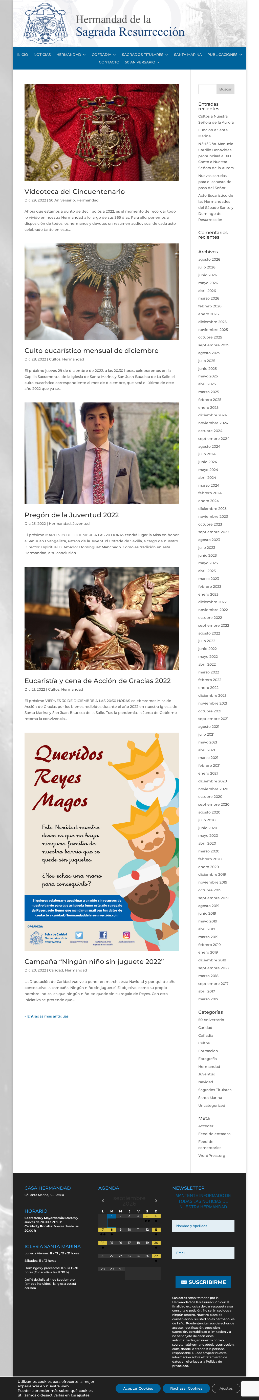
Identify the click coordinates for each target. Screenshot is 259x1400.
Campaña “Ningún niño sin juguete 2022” (94, 962)
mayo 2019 (207, 921)
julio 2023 (206, 547)
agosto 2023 (209, 539)
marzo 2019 (208, 937)
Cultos (54, 359)
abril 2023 (207, 571)
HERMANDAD (68, 55)
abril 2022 (207, 664)
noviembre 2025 (213, 329)
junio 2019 (207, 913)
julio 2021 (206, 734)
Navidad (205, 1082)
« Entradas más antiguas (47, 1016)
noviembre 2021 (212, 703)
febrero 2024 (210, 493)
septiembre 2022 (213, 625)
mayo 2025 (208, 376)
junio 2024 (207, 462)
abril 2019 (206, 929)
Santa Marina (210, 1097)
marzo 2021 (208, 757)
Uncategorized (211, 1105)
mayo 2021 (207, 742)
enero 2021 (208, 773)
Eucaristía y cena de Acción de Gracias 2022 (98, 681)
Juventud (81, 523)
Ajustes (226, 1388)
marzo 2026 (208, 298)
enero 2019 (208, 952)
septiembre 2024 (213, 438)
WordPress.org (211, 1155)
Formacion (208, 1051)
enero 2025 (208, 407)
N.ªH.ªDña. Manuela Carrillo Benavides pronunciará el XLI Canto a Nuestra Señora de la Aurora (216, 156)
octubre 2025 (210, 337)
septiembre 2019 (213, 898)
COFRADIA (101, 55)
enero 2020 (208, 867)
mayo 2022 (208, 656)
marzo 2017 (208, 999)
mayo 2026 (208, 283)
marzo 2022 (208, 672)
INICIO (22, 55)
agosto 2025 (209, 353)
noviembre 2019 (212, 882)
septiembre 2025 (213, 345)
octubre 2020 (210, 796)
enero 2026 (208, 314)
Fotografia (207, 1058)
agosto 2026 (209, 259)
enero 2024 (208, 501)
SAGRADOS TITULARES (142, 55)
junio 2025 (207, 368)
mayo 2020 (208, 835)
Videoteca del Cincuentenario (75, 192)
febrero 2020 (210, 859)
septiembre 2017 (213, 983)
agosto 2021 (208, 726)
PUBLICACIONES (222, 55)
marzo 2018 (208, 976)
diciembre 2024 (212, 415)
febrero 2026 (210, 306)
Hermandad (88, 200)
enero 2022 (208, 687)
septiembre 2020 (213, 804)
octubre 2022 (210, 617)
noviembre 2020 (213, 789)
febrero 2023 (209, 586)
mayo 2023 (208, 563)
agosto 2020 (209, 812)
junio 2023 (207, 555)
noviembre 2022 (213, 609)
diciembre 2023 (212, 508)
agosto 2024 (209, 446)
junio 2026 (207, 275)
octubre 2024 (210, 430)
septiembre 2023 (213, 532)
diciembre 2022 (212, 602)
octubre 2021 (209, 711)
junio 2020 (207, 828)
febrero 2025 (209, 399)
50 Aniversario (62, 200)
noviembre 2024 (213, 423)
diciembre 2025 (212, 322)
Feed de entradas (214, 1134)
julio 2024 (206, 454)
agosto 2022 (209, 633)
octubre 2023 (210, 524)
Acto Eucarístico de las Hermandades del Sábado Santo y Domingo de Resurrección (215, 207)
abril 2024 (207, 477)
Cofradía (205, 1035)
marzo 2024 (208, 485)
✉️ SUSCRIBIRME (203, 1282)
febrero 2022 (209, 680)
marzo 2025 (208, 392)
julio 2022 (206, 641)
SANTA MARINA (188, 55)
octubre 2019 (210, 890)
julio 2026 (206, 267)
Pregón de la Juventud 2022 (72, 515)
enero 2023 (208, 594)
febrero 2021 (209, 765)
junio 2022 (207, 648)
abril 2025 (207, 384)
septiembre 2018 (213, 968)
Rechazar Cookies (186, 1388)
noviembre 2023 (213, 516)
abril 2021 (206, 750)
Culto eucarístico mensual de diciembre (92, 351)
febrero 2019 (209, 944)
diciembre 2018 (212, 960)
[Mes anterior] (102, 1201)
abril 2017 (206, 991)
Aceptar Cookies (138, 1388)
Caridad (56, 970)
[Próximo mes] (156, 1201)
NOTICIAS (42, 55)
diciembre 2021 (212, 695)
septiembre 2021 (213, 718)
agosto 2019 (209, 906)
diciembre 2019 (212, 874)
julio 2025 (206, 360)
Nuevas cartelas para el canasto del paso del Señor (215, 181)
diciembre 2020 (212, 781)
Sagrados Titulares (214, 1090)
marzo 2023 (208, 578)
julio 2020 (206, 820)
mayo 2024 (208, 469)
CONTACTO (109, 62)
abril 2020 (207, 843)
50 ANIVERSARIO (140, 62)
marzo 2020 (208, 851)
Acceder (205, 1126)
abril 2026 (207, 290)
